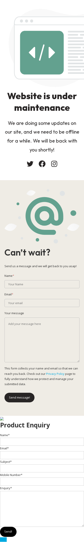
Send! (8, 531)
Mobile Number (11, 475)
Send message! (19, 397)
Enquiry (6, 488)
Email (4, 448)
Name (5, 435)
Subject (6, 462)
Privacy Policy (55, 374)
